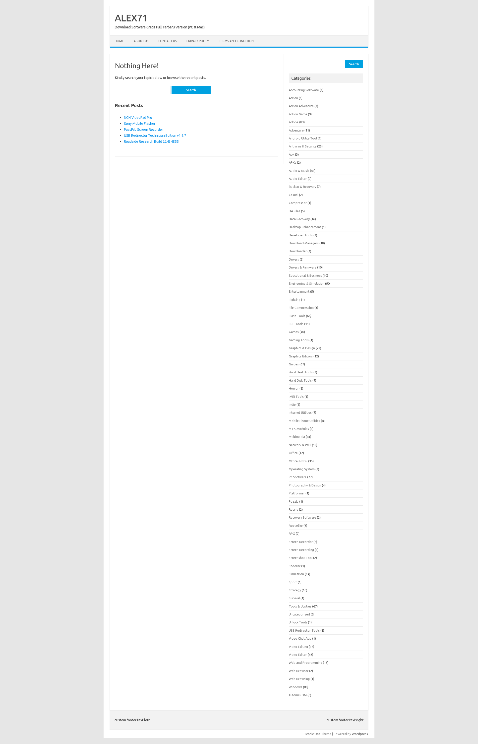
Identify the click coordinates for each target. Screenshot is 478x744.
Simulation (296, 574)
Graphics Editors (301, 356)
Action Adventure (301, 106)
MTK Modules (299, 428)
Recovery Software (302, 517)
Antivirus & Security (302, 146)
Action (293, 98)
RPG (292, 533)
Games (294, 332)
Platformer (297, 493)
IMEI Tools (296, 396)
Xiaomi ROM (298, 695)
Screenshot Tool (300, 557)
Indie (292, 404)
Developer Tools (301, 235)
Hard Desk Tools (301, 372)
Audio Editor (298, 178)
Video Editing (298, 646)
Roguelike (296, 525)
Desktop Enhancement (305, 227)
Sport (293, 582)
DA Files (294, 211)
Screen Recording (301, 549)
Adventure (296, 130)
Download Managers (304, 243)
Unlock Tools (298, 622)
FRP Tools (296, 324)
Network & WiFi (300, 445)
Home (119, 41)
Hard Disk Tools (300, 380)
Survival (294, 598)
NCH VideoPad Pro (138, 118)
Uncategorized (299, 614)
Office (293, 453)
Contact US (167, 41)
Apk (291, 154)
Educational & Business (305, 275)
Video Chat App (300, 638)
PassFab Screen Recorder (143, 130)
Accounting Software (304, 90)
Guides (294, 364)
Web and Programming (305, 662)
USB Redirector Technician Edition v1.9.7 (155, 135)
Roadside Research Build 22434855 (151, 141)
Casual (293, 195)
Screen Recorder (301, 541)
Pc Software (297, 477)
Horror (294, 388)
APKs (292, 162)
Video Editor (298, 654)
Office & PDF (298, 461)
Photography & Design (305, 485)
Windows (295, 687)
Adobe (294, 122)
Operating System (302, 469)
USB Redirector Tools (304, 630)
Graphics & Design (302, 348)
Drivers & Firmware (302, 267)
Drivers (294, 259)
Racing (293, 509)
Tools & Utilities (300, 606)
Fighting (294, 299)
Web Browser (298, 671)
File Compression (301, 307)
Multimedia (297, 436)
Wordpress (360, 734)
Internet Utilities (300, 412)
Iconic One (312, 734)
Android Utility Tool (303, 138)
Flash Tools (297, 316)
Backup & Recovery (302, 186)
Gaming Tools (299, 340)
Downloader (298, 251)
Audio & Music (299, 170)
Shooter (294, 566)
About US (141, 41)
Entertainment (299, 291)
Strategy (295, 590)
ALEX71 (131, 17)
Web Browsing (299, 678)
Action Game (298, 114)
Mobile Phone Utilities (304, 420)
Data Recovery (299, 219)
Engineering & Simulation (306, 283)
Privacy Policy (197, 41)
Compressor (298, 202)
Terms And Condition (236, 41)
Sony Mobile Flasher (139, 124)
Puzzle (294, 501)
